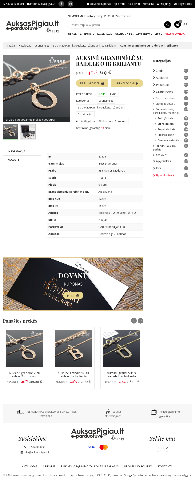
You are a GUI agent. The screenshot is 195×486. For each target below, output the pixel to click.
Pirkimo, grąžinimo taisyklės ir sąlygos (90, 466)
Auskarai (86, 34)
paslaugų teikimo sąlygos (176, 475)
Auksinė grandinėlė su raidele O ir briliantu (24, 374)
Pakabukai (104, 34)
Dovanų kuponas (100, 4)
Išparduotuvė (174, 34)
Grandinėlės (123, 34)
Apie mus (119, 4)
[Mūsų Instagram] (70, 4)
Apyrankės (143, 34)
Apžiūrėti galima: (86, 121)
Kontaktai (148, 4)
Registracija (184, 4)
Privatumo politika (138, 466)
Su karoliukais (172, 135)
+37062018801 (14, 4)
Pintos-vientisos (172, 98)
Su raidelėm (108, 45)
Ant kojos (171, 155)
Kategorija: (82, 100)
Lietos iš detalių (172, 103)
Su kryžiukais (172, 118)
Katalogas (25, 45)
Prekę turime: (84, 94)
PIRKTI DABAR (126, 83)
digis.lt (61, 475)
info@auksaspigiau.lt (42, 4)
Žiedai (72, 34)
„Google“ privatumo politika (140, 475)
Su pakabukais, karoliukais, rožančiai (75, 45)
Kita (157, 34)
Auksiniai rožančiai (172, 140)
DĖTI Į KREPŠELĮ (90, 83)
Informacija (16, 151)
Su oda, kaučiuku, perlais (170, 147)
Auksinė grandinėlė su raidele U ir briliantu (121, 374)
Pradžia (10, 45)
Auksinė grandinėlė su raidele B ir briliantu (73, 374)
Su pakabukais (173, 129)
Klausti (13, 159)
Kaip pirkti (134, 4)
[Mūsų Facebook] (61, 4)
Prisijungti (165, 4)
